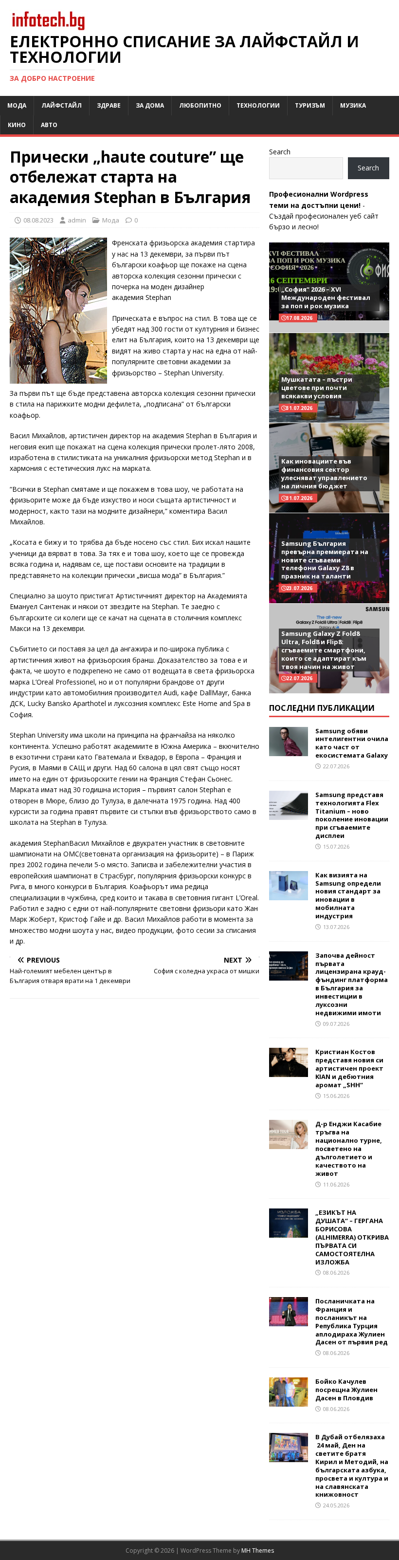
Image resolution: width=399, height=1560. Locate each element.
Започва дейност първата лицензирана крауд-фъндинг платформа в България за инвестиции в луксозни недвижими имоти (351, 984)
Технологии (258, 105)
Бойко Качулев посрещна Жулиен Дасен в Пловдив (346, 1389)
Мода (16, 105)
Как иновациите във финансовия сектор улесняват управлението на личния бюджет (324, 473)
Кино (17, 125)
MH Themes (257, 1550)
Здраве (109, 105)
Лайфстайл (61, 105)
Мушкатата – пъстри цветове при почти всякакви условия (316, 387)
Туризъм (310, 105)
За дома (150, 105)
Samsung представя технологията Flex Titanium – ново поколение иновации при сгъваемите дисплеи (351, 815)
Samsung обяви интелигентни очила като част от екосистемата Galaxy (351, 743)
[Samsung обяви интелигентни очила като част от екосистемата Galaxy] (288, 750)
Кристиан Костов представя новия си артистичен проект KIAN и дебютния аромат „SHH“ (349, 1068)
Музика (353, 105)
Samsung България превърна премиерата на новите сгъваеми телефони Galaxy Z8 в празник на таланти (324, 560)
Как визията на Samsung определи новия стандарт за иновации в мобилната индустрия (348, 895)
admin (77, 220)
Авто (49, 125)
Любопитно (200, 105)
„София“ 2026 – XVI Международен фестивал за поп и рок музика (325, 297)
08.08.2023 (38, 220)
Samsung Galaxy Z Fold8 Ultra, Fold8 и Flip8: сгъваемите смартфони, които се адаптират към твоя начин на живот (323, 650)
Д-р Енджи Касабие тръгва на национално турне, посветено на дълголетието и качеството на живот (348, 1148)
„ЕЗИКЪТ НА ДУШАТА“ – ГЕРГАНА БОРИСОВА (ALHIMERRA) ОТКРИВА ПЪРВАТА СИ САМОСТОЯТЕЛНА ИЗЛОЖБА (352, 1237)
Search (279, 151)
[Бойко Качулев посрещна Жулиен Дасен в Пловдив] (288, 1401)
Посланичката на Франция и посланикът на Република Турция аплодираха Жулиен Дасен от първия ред (351, 1321)
